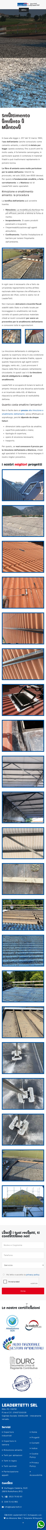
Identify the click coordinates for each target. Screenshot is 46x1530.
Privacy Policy (34, 1464)
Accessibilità (36, 1475)
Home (34, 1432)
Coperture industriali (8, 1434)
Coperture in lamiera (9, 1443)
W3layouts (37, 1518)
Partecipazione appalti (10, 1473)
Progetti (35, 1437)
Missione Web (15, 1518)
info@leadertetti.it (13, 1507)
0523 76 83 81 (15, 1496)
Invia (23, 1291)
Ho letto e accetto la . (22, 1274)
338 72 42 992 (11, 1502)
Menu (23, 10)
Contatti (35, 1443)
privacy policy (32, 1274)
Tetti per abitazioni (12, 1455)
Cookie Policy (34, 1455)
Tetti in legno (10, 1461)
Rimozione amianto (12, 1450)
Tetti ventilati (10, 1466)
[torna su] (23, 1522)
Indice (34, 1448)
